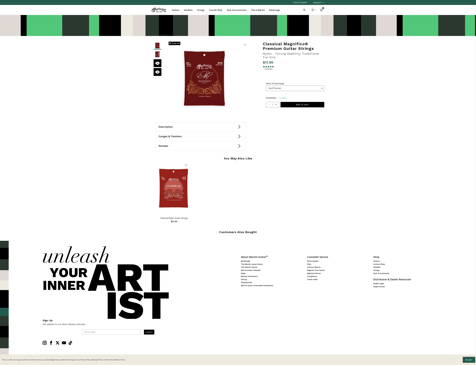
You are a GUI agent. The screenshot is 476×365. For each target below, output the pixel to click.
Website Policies (314, 273)
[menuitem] (176, 10)
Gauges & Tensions (170, 136)
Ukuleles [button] (188, 10)
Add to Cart (302, 104)
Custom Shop (379, 264)
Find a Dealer (300, 2)
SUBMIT (149, 332)
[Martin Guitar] (159, 10)
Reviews (163, 146)
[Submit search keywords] (304, 10)
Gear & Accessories (381, 273)
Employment (246, 282)
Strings (376, 270)
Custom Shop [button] (215, 10)
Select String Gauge (275, 83)
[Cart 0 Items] (321, 10)
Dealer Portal (379, 286)
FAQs (309, 264)
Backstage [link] (274, 10)
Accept (469, 360)
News (243, 273)
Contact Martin (314, 267)
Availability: (271, 97)
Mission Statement (249, 276)
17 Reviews (268, 69)
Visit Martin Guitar (249, 267)
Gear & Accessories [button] (237, 10)
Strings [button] (200, 10)
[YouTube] (64, 343)
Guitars (376, 261)
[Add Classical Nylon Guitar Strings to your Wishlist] (186, 165)
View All (175, 43)
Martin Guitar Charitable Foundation (257, 285)
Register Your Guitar (316, 270)
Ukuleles (376, 267)
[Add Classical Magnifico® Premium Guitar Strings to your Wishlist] (245, 45)
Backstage (245, 261)
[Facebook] (51, 343)
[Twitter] (58, 343)
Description (166, 126)
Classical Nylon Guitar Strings (174, 218)
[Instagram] (45, 343)
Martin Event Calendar (251, 270)
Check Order (312, 279)
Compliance (312, 276)
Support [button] (317, 2)
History (244, 279)
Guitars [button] (175, 10)
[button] (314, 10)
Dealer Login (378, 283)
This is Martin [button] (258, 10)
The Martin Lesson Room (252, 264)
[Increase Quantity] (277, 104)
